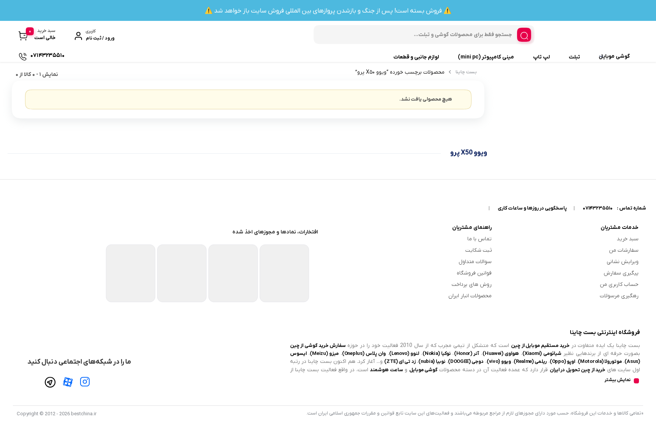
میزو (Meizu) (324, 353)
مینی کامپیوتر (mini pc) (486, 57)
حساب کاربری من (619, 284)
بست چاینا (466, 72)
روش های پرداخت (472, 284)
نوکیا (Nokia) (437, 353)
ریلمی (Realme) (530, 361)
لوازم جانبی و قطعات (416, 57)
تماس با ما (479, 239)
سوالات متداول (475, 261)
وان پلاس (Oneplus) (364, 353)
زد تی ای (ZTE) (400, 361)
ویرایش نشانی (623, 261)
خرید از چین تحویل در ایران (577, 370)
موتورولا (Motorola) (600, 361)
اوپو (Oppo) (562, 361)
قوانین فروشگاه (474, 273)
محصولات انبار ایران (470, 295)
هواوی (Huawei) (501, 353)
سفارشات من (624, 250)
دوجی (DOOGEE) (466, 361)
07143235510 (598, 208)
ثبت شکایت (478, 250)
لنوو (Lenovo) (404, 353)
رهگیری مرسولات (619, 295)
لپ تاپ (541, 57)
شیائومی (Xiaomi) (541, 353)
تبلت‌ (574, 57)
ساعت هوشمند (386, 370)
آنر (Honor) (466, 353)
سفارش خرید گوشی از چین (318, 345)
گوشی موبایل (614, 56)
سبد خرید (628, 239)
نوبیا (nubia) (431, 361)
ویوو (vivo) (499, 361)
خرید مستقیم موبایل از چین (540, 345)
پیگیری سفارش (621, 273)
